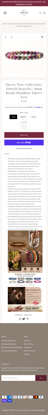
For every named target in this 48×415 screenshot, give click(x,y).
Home (5, 24)
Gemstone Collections (9, 351)
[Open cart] (44, 13)
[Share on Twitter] (24, 319)
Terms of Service (30, 351)
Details (6, 154)
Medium (23, 117)
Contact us (19, 315)
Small (33, 117)
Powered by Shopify (38, 410)
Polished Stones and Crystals (11, 347)
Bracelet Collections (8, 341)
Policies (26, 354)
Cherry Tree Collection (22, 410)
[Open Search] (40, 13)
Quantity (24, 122)
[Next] (11, 37)
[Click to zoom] (42, 37)
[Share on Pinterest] (28, 319)
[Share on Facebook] (20, 319)
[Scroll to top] (43, 410)
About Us (27, 341)
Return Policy (28, 344)
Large (13, 117)
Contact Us (28, 347)
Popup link (28, 315)
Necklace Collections (8, 344)
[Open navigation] (7, 13)
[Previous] (5, 37)
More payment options (24, 148)
